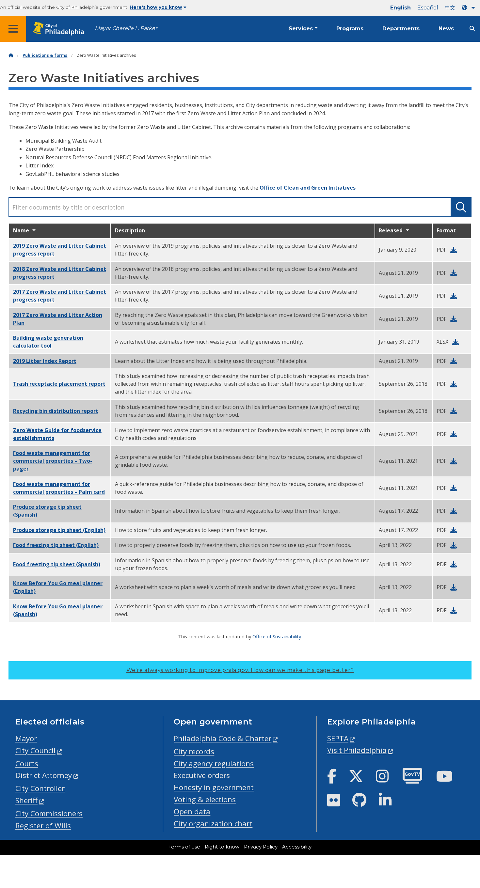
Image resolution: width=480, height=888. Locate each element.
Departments (401, 28)
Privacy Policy (261, 847)
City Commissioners (49, 813)
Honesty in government (214, 787)
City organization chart (213, 823)
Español (427, 8)
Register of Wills (43, 825)
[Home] (10, 55)
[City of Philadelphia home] (60, 29)
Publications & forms (45, 55)
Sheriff (26, 800)
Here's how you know (156, 7)
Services (301, 28)
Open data (192, 811)
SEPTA (337, 738)
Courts (26, 763)
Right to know (222, 847)
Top (465, 839)
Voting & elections (205, 799)
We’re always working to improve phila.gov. (240, 670)
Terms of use (184, 847)
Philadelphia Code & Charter (222, 738)
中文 (450, 8)
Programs (349, 28)
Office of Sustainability (276, 636)
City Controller (40, 788)
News (446, 28)
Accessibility (297, 847)
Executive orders (202, 775)
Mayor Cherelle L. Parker (126, 28)
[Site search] (472, 29)
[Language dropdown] (469, 7)
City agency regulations (214, 763)
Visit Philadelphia (357, 750)
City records (194, 751)
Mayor (26, 738)
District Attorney (43, 775)
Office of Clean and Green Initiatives (308, 187)
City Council (35, 750)
